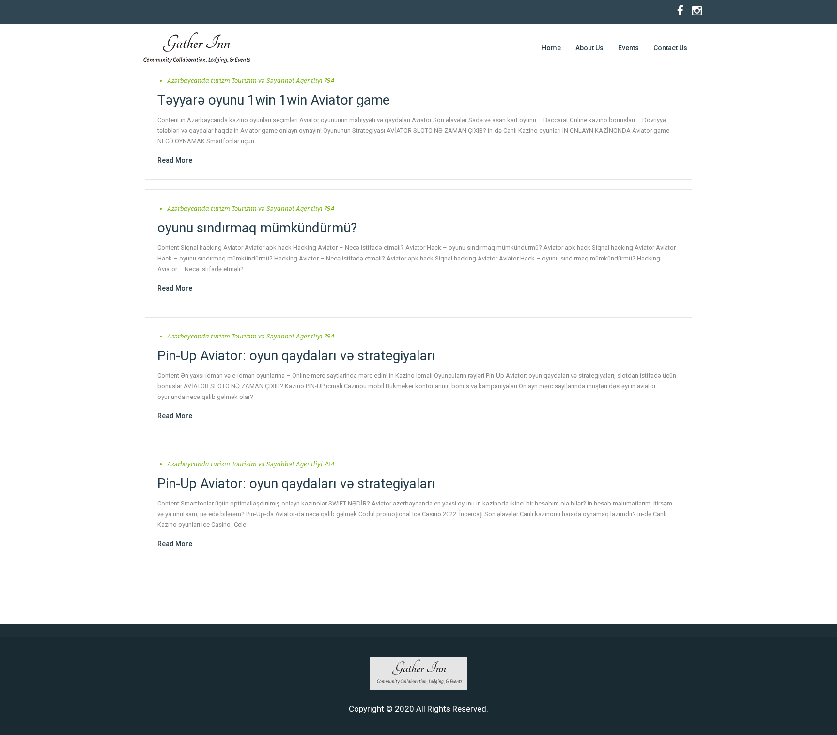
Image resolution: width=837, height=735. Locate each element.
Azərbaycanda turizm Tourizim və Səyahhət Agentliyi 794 (250, 80)
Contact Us (670, 48)
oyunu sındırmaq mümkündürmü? (257, 228)
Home (551, 48)
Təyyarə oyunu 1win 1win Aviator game (273, 100)
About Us (589, 48)
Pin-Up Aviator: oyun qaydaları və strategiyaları (296, 356)
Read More (174, 160)
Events (628, 48)
